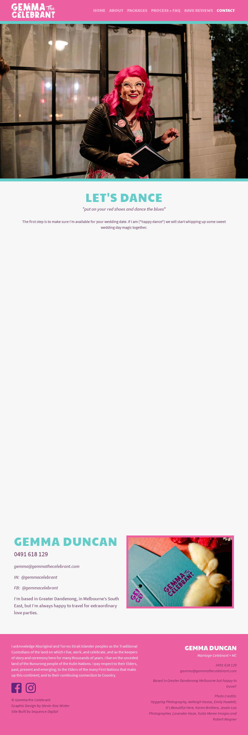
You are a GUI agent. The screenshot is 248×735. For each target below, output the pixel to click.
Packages (137, 10)
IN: (16, 577)
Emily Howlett (225, 701)
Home (99, 10)
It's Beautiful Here (180, 707)
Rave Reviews (198, 10)
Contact (226, 10)
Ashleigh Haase (200, 701)
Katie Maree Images (214, 713)
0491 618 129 (226, 665)
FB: (17, 588)
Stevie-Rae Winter (55, 705)
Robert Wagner (225, 719)
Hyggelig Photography (168, 701)
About (116, 10)
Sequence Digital (44, 711)
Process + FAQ (165, 10)
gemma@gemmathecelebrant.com (46, 566)
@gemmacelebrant (38, 577)
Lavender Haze (184, 713)
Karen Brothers (207, 707)
